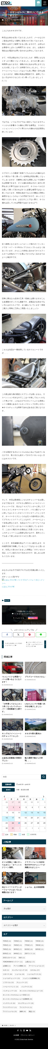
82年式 (40, 949)
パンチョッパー (10, 991)
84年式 (18, 953)
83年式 (7, 953)
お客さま (30, 962)
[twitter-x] (21, 1030)
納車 (23, 1011)
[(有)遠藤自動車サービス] (6, 3)
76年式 (18, 945)
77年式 (29, 945)
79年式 (7, 949)
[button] (7, 634)
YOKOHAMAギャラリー (13, 962)
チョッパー (22, 982)
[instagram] (24, 1030)
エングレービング (19, 970)
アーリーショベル (36, 966)
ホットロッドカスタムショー (31, 991)
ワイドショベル (10, 1011)
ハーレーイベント (10, 987)
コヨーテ (7, 974)
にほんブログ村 (8, 587)
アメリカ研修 (20, 966)
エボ (6, 970)
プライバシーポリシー (27, 1035)
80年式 (18, 949)
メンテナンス (9, 1003)
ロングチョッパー (26, 1003)
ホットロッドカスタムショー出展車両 (17, 999)
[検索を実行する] (43, 776)
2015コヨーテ (9, 958)
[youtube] (27, 1030)
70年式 (7, 941)
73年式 (29, 941)
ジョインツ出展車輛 (31, 978)
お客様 (7, 966)
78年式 (40, 945)
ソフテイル (8, 982)
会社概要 (16, 1035)
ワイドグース (26, 1007)
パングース (26, 987)
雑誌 (32, 1011)
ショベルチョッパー (11, 978)
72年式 (18, 941)
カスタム (35, 970)
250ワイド (30, 953)
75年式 (7, 945)
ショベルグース (34, 974)
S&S (22, 958)
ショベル (19, 974)
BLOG (7, 20)
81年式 (29, 949)
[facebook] (18, 1030)
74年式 (40, 941)
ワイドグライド (10, 1007)
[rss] (30, 1030)
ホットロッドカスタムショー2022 (16, 995)
